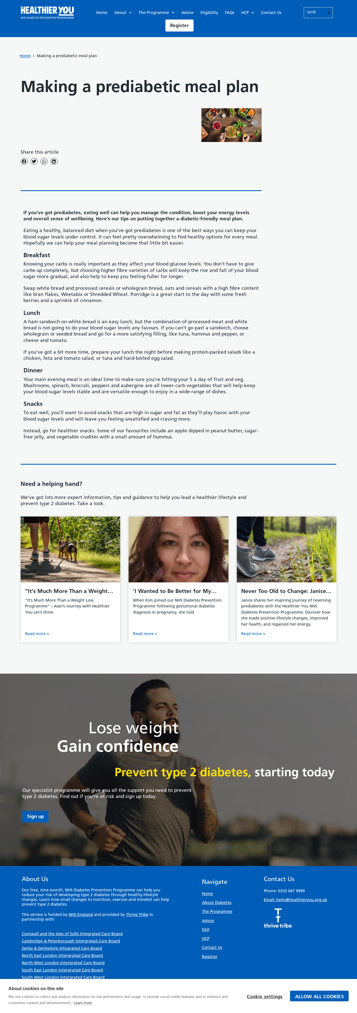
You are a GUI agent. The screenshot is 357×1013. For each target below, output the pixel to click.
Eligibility (209, 12)
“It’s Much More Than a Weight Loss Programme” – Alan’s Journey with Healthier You (70, 591)
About (120, 12)
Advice (187, 12)
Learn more (83, 1003)
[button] (24, 161)
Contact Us (271, 12)
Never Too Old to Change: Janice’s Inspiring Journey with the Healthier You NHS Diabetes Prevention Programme (285, 591)
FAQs (229, 12)
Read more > (37, 633)
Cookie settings (265, 996)
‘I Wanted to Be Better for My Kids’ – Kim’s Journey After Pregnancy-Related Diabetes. (172, 591)
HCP (245, 12)
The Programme (154, 12)
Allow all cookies (319, 996)
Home (101, 12)
